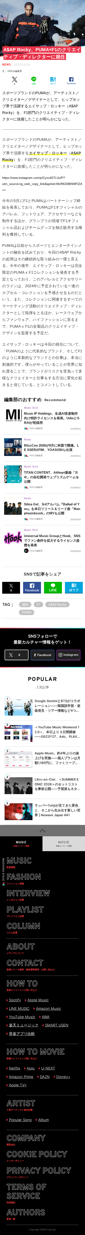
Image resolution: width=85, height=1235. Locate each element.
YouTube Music (22, 1017)
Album (43, 1120)
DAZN (44, 1077)
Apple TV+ (18, 1085)
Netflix (14, 1068)
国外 (25, 605)
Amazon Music (48, 1008)
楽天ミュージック (23, 1025)
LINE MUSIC (19, 1008)
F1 (38, 605)
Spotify (15, 1000)
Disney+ (63, 1077)
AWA (45, 1017)
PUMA (26, 612)
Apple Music (37, 1000)
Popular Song (20, 1120)
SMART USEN (56, 1025)
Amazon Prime (21, 1077)
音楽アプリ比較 (22, 1033)
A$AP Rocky (57, 605)
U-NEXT (48, 1068)
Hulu (30, 1068)
